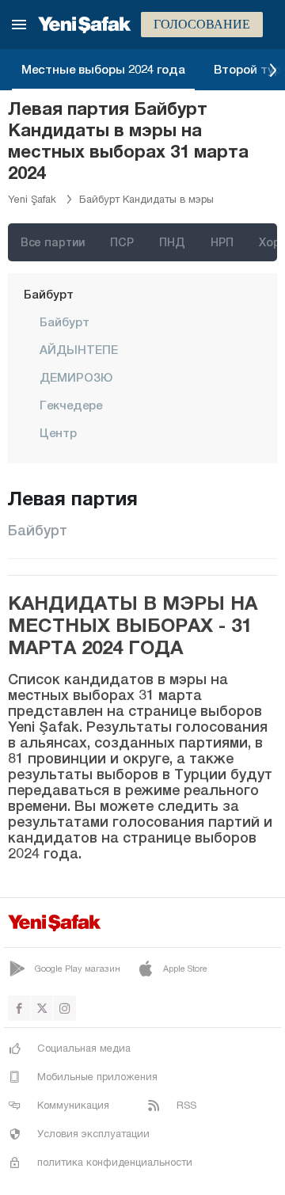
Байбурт (49, 294)
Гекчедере (71, 405)
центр (58, 432)
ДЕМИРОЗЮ (76, 377)
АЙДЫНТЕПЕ (79, 349)
